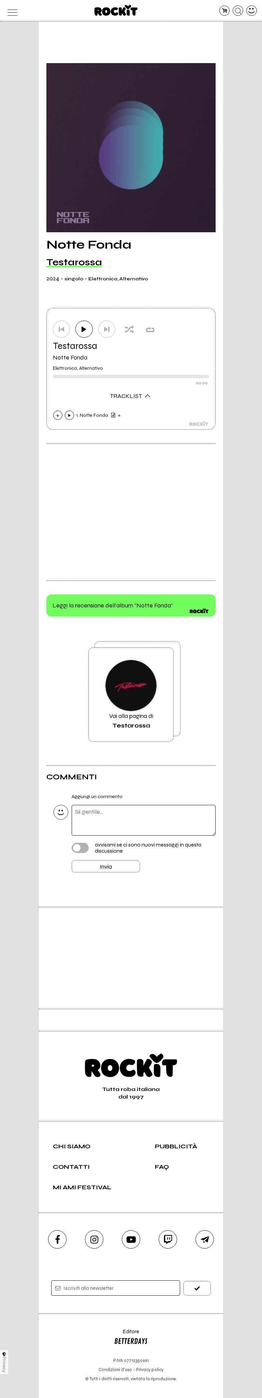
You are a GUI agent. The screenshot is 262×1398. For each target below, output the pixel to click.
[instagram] (94, 1239)
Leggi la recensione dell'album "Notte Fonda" (113, 605)
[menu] (10, 10)
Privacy (4, 1364)
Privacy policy (149, 1369)
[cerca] (238, 10)
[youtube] (131, 1239)
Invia (106, 866)
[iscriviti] (197, 1288)
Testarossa (74, 262)
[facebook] (57, 1239)
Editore (126, 1335)
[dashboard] (251, 10)
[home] (116, 10)
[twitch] (168, 1239)
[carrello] (224, 10)
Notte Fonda (70, 357)
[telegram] (204, 1239)
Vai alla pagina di (131, 720)
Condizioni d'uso (115, 1369)
